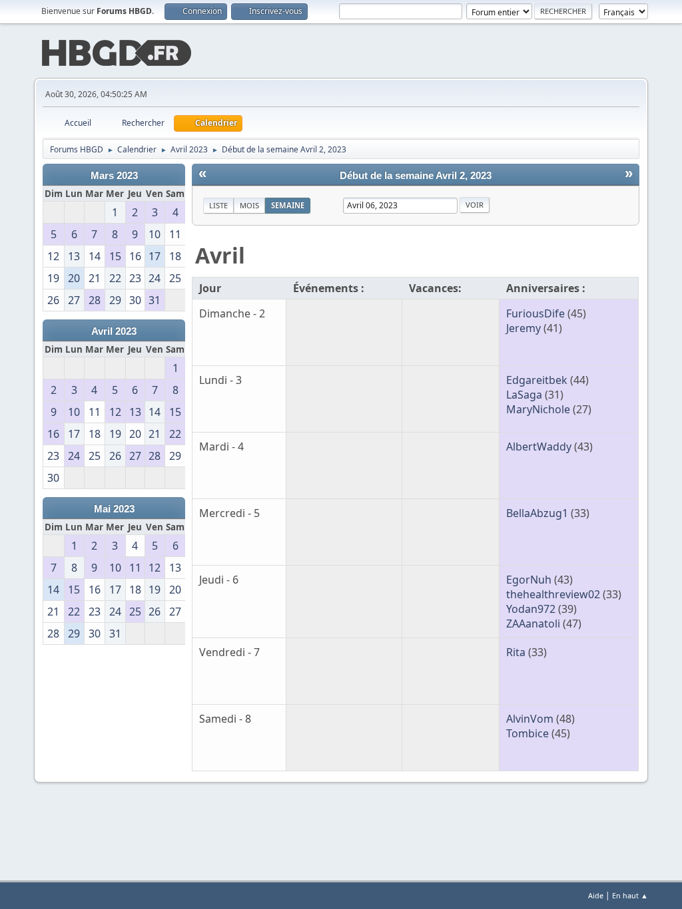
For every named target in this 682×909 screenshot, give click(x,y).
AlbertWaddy (538, 446)
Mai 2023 (114, 509)
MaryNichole (538, 409)
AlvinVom (529, 718)
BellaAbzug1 (537, 513)
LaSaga (524, 394)
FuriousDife (535, 313)
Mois (249, 205)
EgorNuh (528, 579)
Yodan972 (530, 609)
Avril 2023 (114, 331)
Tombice (527, 733)
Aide (595, 895)
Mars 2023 (114, 175)
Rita (515, 652)
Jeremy (523, 328)
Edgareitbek (536, 380)
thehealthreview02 (553, 594)
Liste (218, 205)
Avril (220, 255)
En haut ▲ (630, 895)
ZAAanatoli (533, 623)
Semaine (287, 205)
